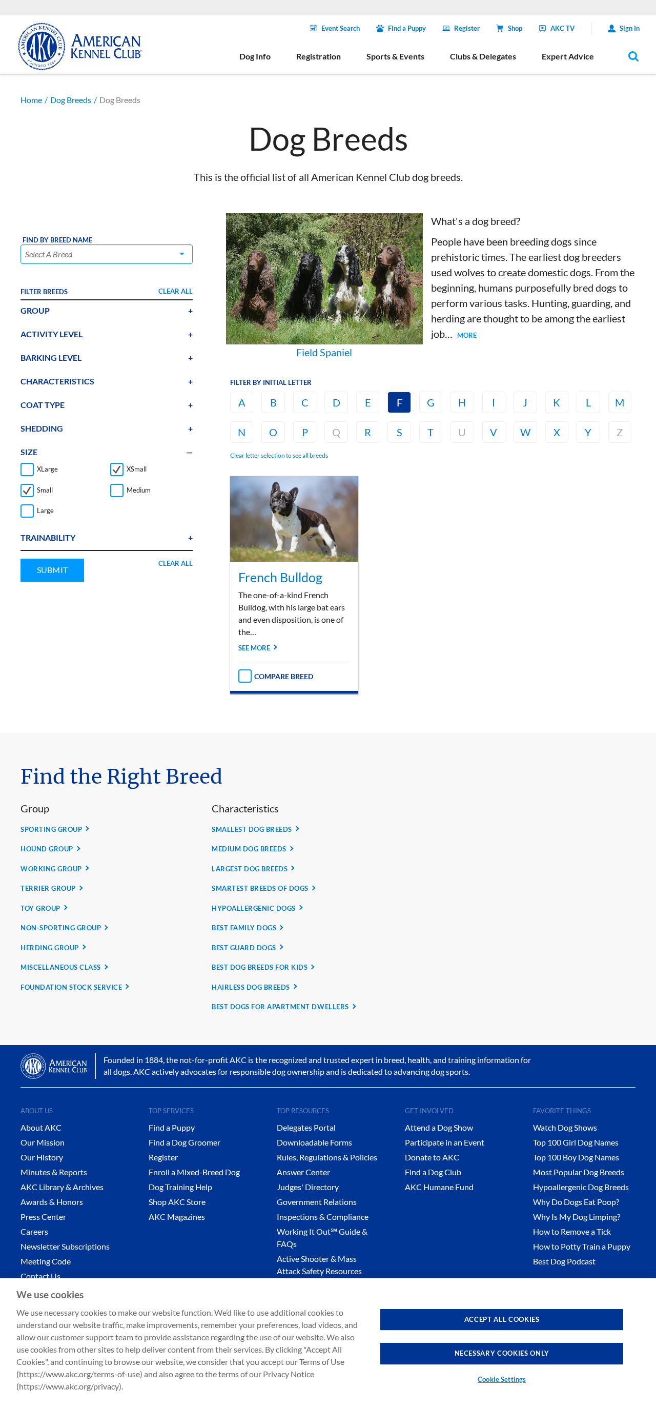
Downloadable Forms (314, 1142)
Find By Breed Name (57, 240)
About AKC (40, 1127)
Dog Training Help (180, 1187)
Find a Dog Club (433, 1172)
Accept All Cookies (502, 1319)
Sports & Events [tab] (395, 56)
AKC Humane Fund (439, 1187)
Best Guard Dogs (244, 948)
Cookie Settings (502, 1379)
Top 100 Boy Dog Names (576, 1157)
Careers (34, 1231)
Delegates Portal (306, 1127)
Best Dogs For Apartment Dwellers (280, 1007)
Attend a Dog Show (439, 1127)
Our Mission (42, 1142)
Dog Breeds (70, 100)
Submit (52, 570)
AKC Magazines (177, 1216)
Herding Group (49, 948)
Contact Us (40, 1276)
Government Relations (317, 1202)
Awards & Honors (51, 1202)
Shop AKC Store (177, 1202)
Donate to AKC (432, 1157)
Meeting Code (45, 1261)
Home (31, 100)
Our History (41, 1157)
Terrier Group (48, 888)
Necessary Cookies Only (502, 1353)
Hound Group (46, 849)
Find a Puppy (407, 28)
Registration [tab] (318, 56)
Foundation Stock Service (71, 987)
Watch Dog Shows (565, 1127)
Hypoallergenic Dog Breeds (581, 1187)
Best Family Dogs (244, 928)
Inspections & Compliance (322, 1216)
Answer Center (303, 1172)
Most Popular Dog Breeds (578, 1172)
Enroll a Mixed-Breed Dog (194, 1172)
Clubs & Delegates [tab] (483, 56)
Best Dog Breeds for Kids (260, 967)
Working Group (51, 869)
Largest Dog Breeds (250, 869)
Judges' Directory (308, 1187)
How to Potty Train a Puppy (581, 1246)
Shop (515, 28)
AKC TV (562, 28)
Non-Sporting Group (60, 928)
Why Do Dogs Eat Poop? (576, 1202)
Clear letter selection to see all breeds (279, 455)
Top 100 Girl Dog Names (576, 1142)
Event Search (340, 28)
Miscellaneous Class (60, 967)
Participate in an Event (444, 1142)
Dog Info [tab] (255, 56)
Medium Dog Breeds (249, 849)
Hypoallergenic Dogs (254, 908)
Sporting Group (51, 829)
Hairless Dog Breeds (251, 987)
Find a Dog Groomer (184, 1142)
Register (467, 28)
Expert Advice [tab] (568, 56)
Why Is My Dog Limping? (576, 1216)
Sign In (630, 28)
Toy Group (40, 908)
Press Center (43, 1216)
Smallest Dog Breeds (252, 829)
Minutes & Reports (53, 1172)
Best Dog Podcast (564, 1261)
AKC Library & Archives (62, 1187)
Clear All (175, 291)
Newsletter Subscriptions (65, 1246)
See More (254, 648)
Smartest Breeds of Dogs (260, 888)
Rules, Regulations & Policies (327, 1157)
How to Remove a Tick (572, 1231)
